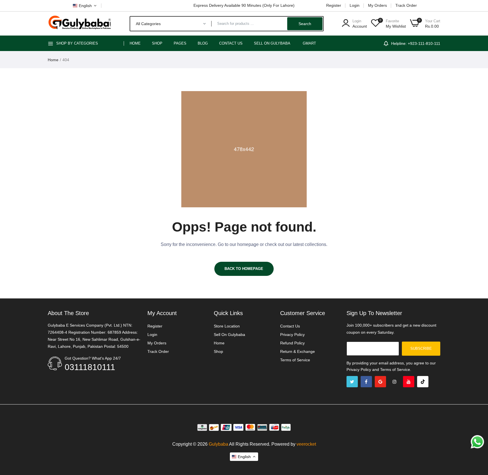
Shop (157, 43)
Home (135, 43)
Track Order (406, 5)
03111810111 (90, 367)
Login (355, 5)
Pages (180, 43)
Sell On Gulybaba (229, 334)
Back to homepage (244, 269)
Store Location (227, 326)
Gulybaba (218, 444)
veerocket (306, 444)
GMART (309, 43)
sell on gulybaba (272, 43)
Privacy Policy (292, 334)
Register (333, 5)
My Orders (377, 5)
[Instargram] (394, 381)
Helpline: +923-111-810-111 (415, 43)
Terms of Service (295, 360)
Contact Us (231, 43)
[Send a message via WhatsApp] (477, 442)
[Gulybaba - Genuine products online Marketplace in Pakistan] (79, 23)
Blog (203, 43)
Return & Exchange (297, 351)
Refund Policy (292, 343)
